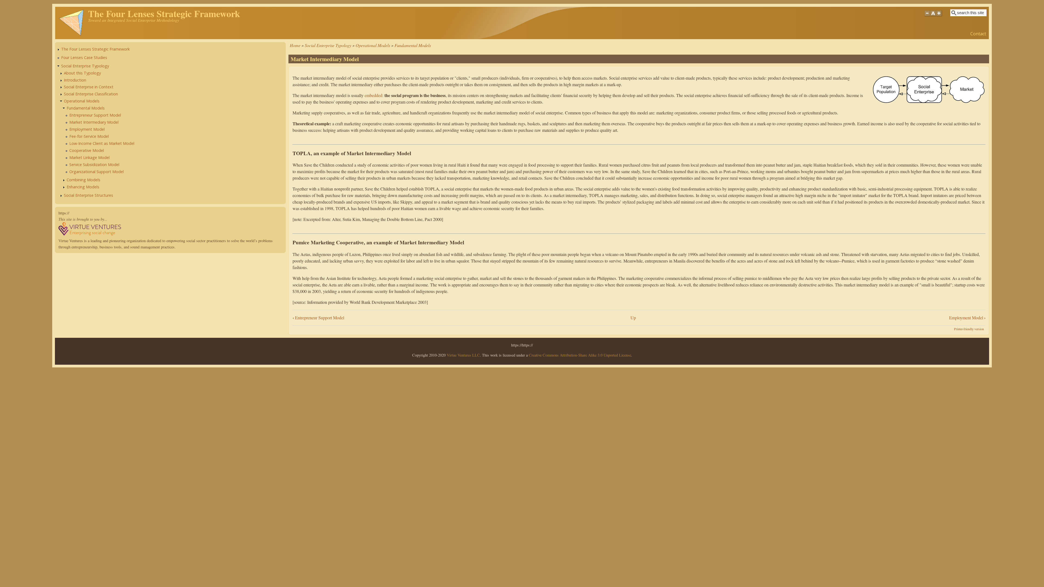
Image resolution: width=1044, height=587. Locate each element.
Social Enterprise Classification (91, 93)
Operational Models (373, 45)
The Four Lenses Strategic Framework (95, 49)
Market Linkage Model (89, 157)
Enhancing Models (83, 186)
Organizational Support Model (96, 171)
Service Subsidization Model (94, 164)
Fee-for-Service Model (89, 136)
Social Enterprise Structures (88, 195)
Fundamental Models (412, 45)
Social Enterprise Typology (328, 45)
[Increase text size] (939, 16)
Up (633, 317)
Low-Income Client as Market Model (101, 143)
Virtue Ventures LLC (463, 355)
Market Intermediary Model (94, 122)
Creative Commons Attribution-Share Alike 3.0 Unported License (580, 355)
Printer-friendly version (969, 329)
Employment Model (967, 317)
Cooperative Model (86, 150)
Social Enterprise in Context (88, 86)
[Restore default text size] (933, 16)
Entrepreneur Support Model (318, 317)
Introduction (75, 80)
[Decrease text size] (927, 16)
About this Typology (82, 73)
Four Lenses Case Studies (84, 57)
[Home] (71, 35)
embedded (373, 95)
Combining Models (83, 179)
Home (295, 45)
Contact (978, 34)
